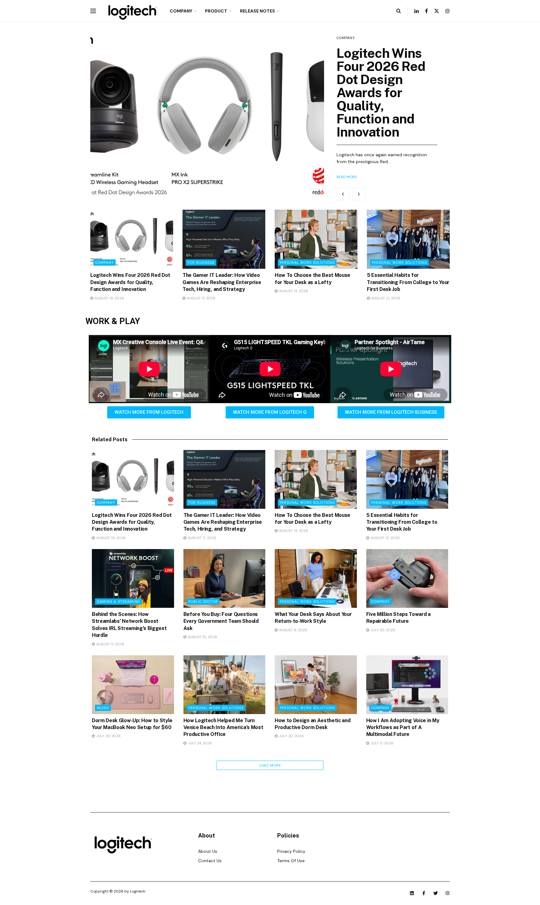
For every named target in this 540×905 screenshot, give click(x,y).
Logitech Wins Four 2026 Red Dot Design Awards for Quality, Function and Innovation (381, 92)
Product (216, 11)
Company (181, 11)
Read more (347, 177)
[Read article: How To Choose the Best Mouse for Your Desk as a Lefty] (316, 239)
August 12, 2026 (385, 298)
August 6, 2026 (292, 630)
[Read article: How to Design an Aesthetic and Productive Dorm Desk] (316, 684)
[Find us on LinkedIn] (416, 11)
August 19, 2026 (109, 298)
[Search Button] (398, 11)
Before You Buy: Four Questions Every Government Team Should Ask (221, 621)
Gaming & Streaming (118, 601)
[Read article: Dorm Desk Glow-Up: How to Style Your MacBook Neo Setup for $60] (133, 684)
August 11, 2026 (109, 644)
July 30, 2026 (382, 630)
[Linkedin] (412, 893)
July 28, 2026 (108, 736)
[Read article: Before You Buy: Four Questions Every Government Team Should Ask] (224, 578)
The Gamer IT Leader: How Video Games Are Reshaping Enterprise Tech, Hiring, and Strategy (221, 282)
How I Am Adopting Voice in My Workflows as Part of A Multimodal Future (402, 728)
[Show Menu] (93, 11)
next (358, 194)
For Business (201, 262)
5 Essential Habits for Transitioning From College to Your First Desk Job (408, 282)
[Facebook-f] (424, 893)
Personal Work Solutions (307, 262)
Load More (270, 765)
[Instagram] (447, 893)
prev (343, 194)
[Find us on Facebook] (426, 11)
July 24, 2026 (199, 743)
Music (103, 708)
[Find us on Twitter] (436, 11)
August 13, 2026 (293, 291)
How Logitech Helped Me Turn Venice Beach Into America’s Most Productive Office (223, 728)
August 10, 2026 (202, 637)
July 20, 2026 (291, 736)
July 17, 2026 (381, 743)
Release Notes (257, 11)
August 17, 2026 (200, 298)
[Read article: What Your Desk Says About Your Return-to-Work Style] (316, 578)
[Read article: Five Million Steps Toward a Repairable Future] (407, 578)
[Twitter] (435, 893)
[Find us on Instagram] (447, 11)
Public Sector (203, 601)
